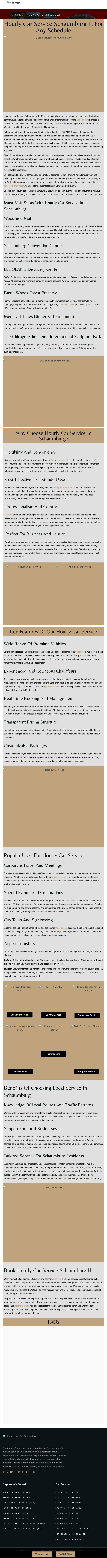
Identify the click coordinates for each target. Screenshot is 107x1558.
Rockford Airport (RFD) (18, 1508)
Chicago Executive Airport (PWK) (24, 1524)
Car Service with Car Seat (72, 1529)
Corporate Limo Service (70, 1534)
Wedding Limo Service (69, 1524)
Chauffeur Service (67, 1513)
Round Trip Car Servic (69, 1503)
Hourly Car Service (67, 1497)
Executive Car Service (69, 1539)
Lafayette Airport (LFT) (18, 1518)
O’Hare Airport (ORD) (16, 1492)
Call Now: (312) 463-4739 (19, 1472)
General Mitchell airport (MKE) (23, 1529)
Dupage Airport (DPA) (16, 1513)
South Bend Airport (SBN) (19, 1503)
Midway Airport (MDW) (16, 1497)
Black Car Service (67, 1492)
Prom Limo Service (67, 1518)
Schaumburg (83, 120)
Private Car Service (68, 1508)
